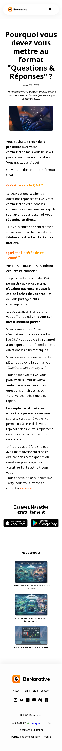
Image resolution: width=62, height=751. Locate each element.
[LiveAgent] (35, 722)
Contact (44, 690)
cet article (26, 488)
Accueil (17, 690)
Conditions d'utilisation (31, 729)
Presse (47, 736)
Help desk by (19, 722)
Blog (35, 690)
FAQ (49, 722)
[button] (50, 9)
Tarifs (26, 690)
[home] (17, 9)
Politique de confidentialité (26, 736)
